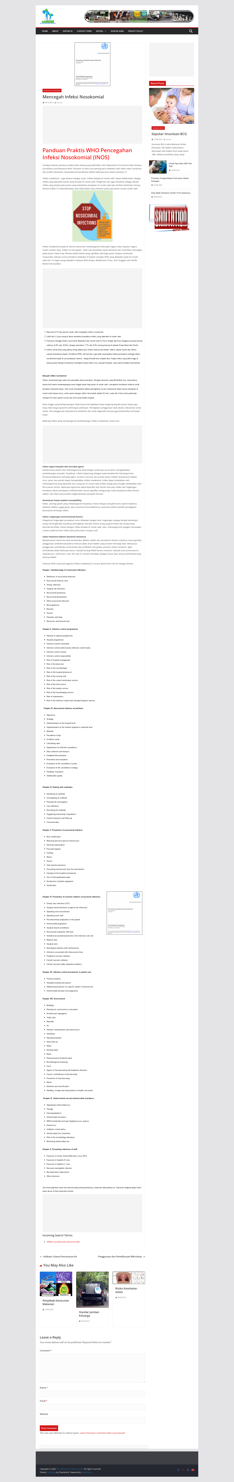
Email (43, 1400)
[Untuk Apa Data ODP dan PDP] (158, 167)
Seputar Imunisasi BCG (169, 134)
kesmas (59, 102)
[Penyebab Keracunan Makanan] (56, 1273)
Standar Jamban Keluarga (89, 1313)
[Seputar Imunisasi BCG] (171, 106)
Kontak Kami (117, 31)
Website (44, 1414)
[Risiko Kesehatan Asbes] (129, 1273)
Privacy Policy (135, 31)
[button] (104, 31)
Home (45, 31)
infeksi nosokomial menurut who (63, 1241)
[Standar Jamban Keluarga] (92, 1273)
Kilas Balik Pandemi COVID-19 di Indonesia (170, 193)
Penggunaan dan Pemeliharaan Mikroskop (120, 1256)
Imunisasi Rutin (158, 128)
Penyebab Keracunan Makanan (56, 1302)
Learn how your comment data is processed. (102, 1432)
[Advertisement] (92, 125)
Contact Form (84, 31)
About (55, 31)
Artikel (99, 31)
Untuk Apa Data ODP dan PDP (180, 165)
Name (44, 1387)
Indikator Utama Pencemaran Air (60, 1256)
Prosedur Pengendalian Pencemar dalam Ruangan (170, 179)
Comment (46, 1350)
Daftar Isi (68, 31)
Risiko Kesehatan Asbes (126, 1290)
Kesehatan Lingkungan (52, 90)
